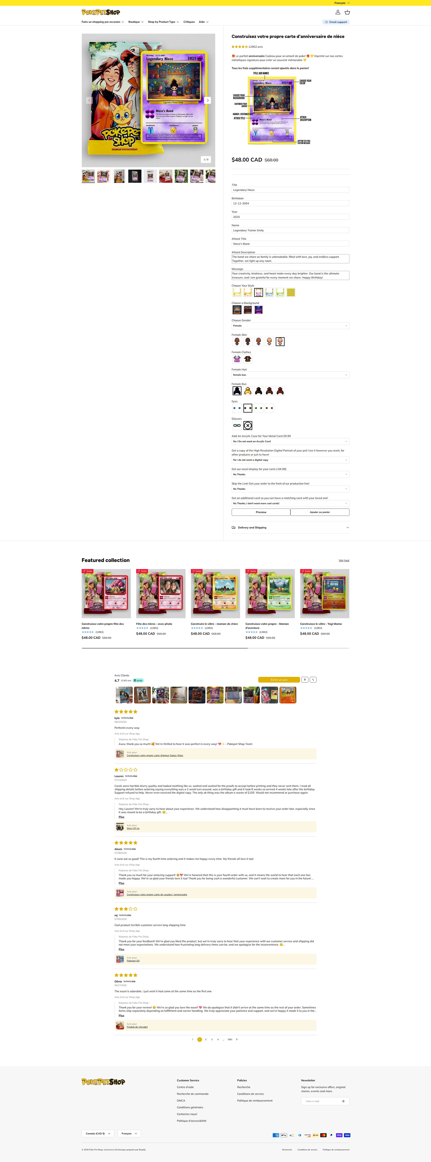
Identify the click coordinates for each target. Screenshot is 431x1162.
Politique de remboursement (255, 1100)
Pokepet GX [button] (133, 960)
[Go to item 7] (233, 695)
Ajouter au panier (320, 512)
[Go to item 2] (142, 695)
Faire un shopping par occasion (101, 22)
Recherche (243, 1087)
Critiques (189, 22)
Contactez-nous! (187, 1114)
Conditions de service (250, 1093)
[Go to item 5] (197, 695)
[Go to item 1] (124, 695)
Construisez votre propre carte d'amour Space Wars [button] (155, 755)
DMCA (181, 1100)
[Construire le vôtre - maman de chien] (215, 593)
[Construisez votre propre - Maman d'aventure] (270, 593)
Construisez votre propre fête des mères (103, 625)
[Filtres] (304, 680)
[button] (347, 12)
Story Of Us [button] (133, 828)
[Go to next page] (237, 1039)
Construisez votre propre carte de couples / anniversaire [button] (157, 894)
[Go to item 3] (160, 695)
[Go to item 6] (215, 695)
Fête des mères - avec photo (154, 623)
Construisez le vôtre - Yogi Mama (321, 623)
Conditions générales (190, 1107)
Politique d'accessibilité (191, 1120)
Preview (261, 512)
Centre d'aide (185, 1087)
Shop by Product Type (161, 22)
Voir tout (344, 560)
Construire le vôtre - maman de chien (214, 623)
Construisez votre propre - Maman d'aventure (267, 625)
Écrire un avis (279, 679)
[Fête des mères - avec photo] (160, 593)
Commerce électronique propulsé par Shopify (125, 1149)
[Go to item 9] (269, 695)
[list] (148, 100)
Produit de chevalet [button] (137, 1026)
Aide (202, 22)
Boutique (134, 22)
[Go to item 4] (178, 695)
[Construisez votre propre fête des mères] (106, 593)
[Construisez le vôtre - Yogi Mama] (324, 593)
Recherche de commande (193, 1093)
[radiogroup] (290, 292)
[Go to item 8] (251, 695)
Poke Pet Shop (96, 1149)
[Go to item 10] (287, 695)
